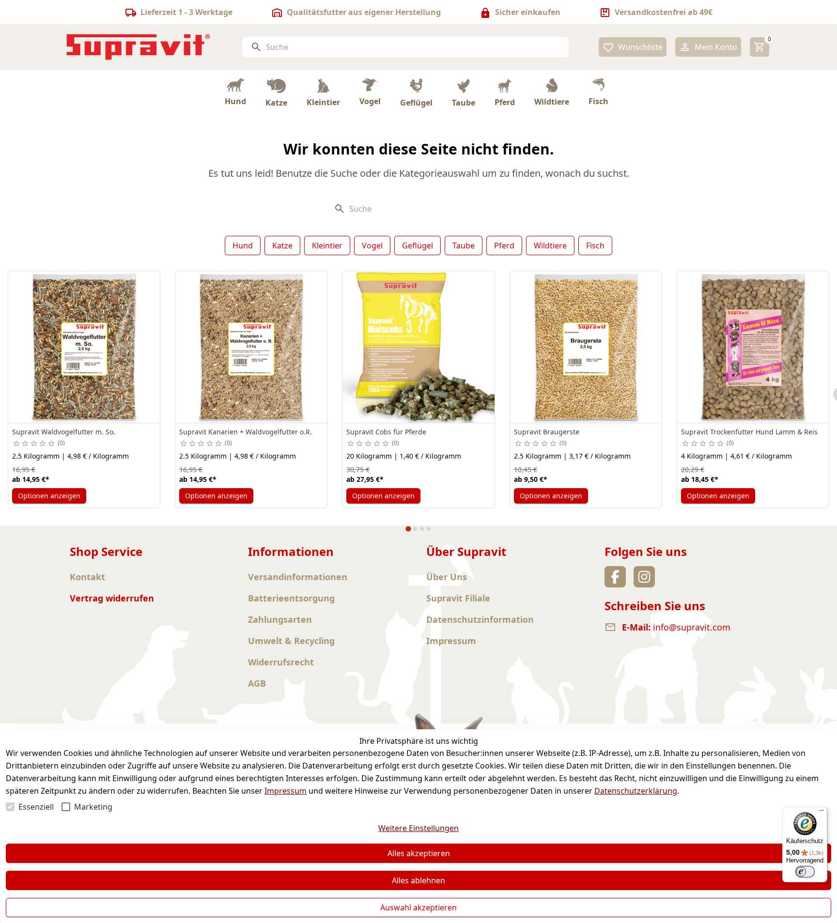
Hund (242, 245)
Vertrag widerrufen (112, 598)
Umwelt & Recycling (291, 640)
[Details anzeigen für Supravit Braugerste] (586, 347)
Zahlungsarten (280, 619)
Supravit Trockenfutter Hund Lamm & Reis (749, 431)
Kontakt (87, 577)
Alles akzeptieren (419, 853)
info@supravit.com (691, 627)
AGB (257, 683)
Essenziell (36, 806)
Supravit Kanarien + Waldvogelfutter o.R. (245, 431)
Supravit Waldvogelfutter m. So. (63, 431)
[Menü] (821, 812)
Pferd (504, 245)
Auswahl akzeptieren (418, 907)
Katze (282, 245)
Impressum (285, 790)
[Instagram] (644, 576)
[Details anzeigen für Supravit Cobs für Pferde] (418, 347)
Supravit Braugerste (546, 431)
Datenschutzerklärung (635, 790)
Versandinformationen (297, 577)
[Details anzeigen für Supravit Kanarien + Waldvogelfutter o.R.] (251, 347)
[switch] (805, 871)
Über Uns (446, 577)
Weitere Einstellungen (418, 828)
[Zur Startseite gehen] (138, 47)
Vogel (372, 245)
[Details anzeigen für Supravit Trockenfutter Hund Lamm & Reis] (753, 347)
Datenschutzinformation (480, 619)
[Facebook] (615, 576)
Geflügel (417, 245)
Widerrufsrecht (281, 662)
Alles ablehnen (418, 880)
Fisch (595, 245)
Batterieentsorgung (291, 598)
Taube (463, 245)
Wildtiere (550, 245)
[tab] (408, 528)
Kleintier (327, 245)
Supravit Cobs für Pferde (386, 431)
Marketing (93, 806)
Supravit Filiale (458, 598)
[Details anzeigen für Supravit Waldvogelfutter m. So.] (84, 347)
